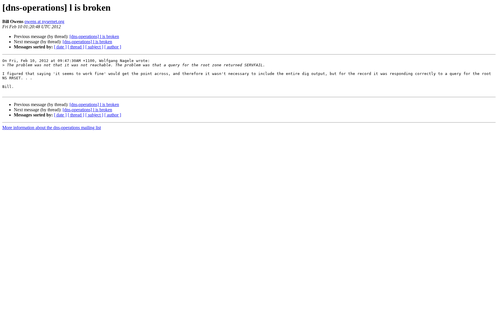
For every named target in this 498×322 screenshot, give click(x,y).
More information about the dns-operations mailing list (51, 127)
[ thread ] (76, 46)
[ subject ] (94, 46)
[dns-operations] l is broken (94, 36)
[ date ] (60, 46)
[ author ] (112, 46)
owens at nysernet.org (44, 21)
